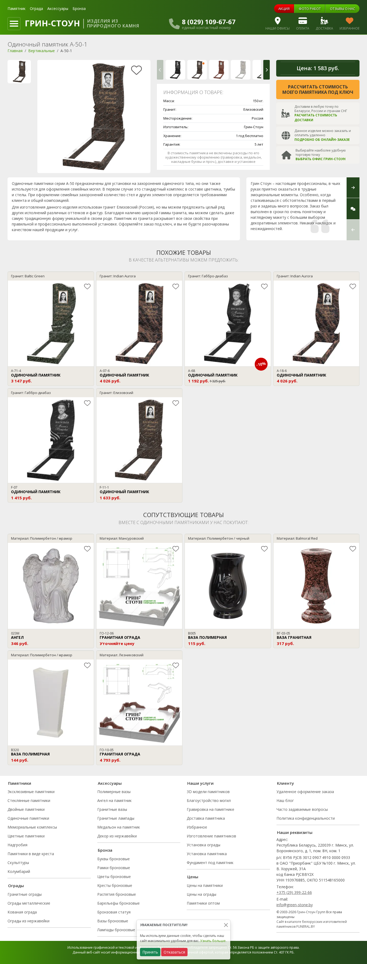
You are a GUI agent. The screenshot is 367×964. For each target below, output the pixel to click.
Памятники (19, 783)
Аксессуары (57, 8)
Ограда (36, 8)
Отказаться (174, 952)
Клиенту (285, 783)
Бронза (79, 8)
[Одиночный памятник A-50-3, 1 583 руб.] (240, 69)
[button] (160, 70)
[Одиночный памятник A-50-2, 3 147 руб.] (218, 69)
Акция (284, 8)
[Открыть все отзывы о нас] (353, 209)
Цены (192, 876)
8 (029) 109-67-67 (209, 22)
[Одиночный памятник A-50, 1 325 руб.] (175, 69)
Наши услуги (200, 783)
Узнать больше (213, 940)
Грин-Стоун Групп (311, 912)
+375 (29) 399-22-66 (294, 892)
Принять (150, 952)
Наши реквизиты (294, 832)
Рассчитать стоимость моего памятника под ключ (317, 89)
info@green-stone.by (294, 904)
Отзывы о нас (342, 8)
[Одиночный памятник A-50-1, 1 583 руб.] (197, 69)
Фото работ (310, 8)
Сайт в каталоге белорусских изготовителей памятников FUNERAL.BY (311, 924)
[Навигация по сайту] (14, 23)
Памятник (17, 8)
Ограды (16, 885)
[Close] (226, 925)
